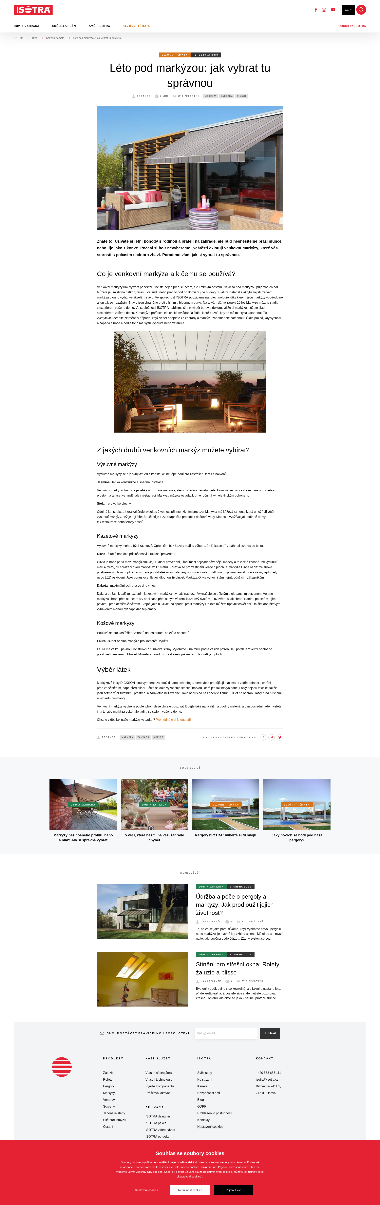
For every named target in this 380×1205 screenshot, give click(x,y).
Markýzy (109, 1093)
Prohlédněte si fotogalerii (173, 719)
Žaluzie (108, 1072)
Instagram (324, 10)
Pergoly (108, 1086)
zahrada (227, 96)
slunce (241, 96)
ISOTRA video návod (160, 1130)
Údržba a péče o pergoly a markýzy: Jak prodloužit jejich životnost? (235, 904)
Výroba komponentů (159, 1086)
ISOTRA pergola (157, 1136)
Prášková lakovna (158, 1093)
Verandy (109, 1099)
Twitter (280, 737)
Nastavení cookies (210, 1126)
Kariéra (202, 1086)
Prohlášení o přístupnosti (214, 1113)
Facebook (316, 10)
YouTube (333, 9)
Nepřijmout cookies (190, 1190)
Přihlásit (270, 1033)
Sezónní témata (136, 26)
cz (347, 9)
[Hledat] (361, 10)
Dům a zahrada (26, 26)
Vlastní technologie (158, 1079)
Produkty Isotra (351, 26)
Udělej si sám (64, 26)
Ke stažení (204, 1079)
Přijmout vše (233, 1190)
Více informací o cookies (184, 1167)
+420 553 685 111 (268, 1072)
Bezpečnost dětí (208, 1093)
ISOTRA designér (157, 1116)
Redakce (144, 96)
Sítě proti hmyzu (114, 1120)
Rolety (107, 1079)
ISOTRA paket (155, 1123)
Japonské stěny (114, 1113)
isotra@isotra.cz (267, 1079)
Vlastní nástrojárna (158, 1072)
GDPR (202, 1106)
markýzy (211, 96)
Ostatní (108, 1126)
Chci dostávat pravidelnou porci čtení (147, 1033)
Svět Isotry (204, 1072)
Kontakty (203, 1120)
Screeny (109, 1106)
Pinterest (271, 737)
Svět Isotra (99, 26)
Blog (200, 1099)
